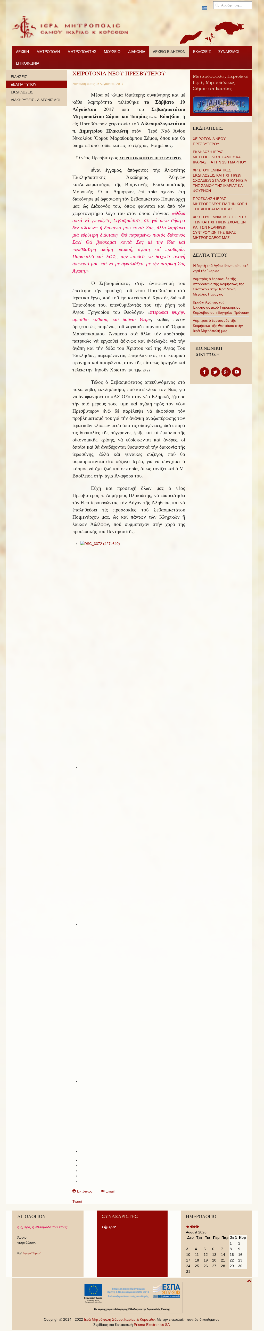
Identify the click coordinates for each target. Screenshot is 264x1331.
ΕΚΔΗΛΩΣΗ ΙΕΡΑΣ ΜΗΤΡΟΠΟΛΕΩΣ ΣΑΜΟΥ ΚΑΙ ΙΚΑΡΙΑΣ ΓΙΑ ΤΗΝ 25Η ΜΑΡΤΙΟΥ (219, 157)
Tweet (77, 1201)
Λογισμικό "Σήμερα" (32, 1253)
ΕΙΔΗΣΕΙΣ (19, 77)
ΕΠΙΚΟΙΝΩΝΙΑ (27, 63)
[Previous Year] (187, 1227)
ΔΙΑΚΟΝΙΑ (136, 51)
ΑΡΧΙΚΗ (22, 51)
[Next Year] (194, 1227)
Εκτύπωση (86, 1191)
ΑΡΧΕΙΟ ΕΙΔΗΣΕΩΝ (169, 51)
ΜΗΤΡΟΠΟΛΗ (48, 51)
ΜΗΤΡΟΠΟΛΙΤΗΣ (82, 51)
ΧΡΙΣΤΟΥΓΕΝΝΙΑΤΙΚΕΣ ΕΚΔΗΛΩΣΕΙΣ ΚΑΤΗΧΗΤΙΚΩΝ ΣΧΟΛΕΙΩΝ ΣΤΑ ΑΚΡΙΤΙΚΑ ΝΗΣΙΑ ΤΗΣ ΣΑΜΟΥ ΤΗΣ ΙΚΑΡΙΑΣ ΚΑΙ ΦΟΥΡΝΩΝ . (220, 180)
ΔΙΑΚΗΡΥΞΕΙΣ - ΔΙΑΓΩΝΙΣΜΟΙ (35, 100)
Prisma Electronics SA (152, 1325)
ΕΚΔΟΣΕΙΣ (202, 51)
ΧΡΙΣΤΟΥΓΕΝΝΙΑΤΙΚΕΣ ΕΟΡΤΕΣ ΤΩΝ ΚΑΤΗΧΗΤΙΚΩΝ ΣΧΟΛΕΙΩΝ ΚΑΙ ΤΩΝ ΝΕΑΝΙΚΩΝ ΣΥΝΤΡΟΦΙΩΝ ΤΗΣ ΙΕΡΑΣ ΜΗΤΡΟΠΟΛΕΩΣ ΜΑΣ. (220, 227)
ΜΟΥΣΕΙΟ (112, 51)
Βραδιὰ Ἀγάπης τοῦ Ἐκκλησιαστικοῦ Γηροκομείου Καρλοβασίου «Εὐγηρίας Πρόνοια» (221, 307)
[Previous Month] (191, 1227)
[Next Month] (197, 1227)
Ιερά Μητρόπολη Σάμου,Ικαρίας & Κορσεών (119, 1319)
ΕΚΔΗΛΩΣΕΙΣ (22, 92)
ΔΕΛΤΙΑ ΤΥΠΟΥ (23, 84)
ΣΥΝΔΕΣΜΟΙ (228, 51)
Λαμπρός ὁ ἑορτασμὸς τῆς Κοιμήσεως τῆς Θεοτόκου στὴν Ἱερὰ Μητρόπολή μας (218, 325)
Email (109, 1191)
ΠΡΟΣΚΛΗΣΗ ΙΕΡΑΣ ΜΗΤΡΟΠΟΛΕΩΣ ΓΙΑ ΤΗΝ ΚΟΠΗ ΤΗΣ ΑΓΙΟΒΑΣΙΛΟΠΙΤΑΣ (220, 204)
